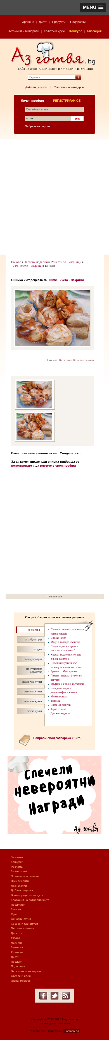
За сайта (17, 857)
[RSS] (65, 995)
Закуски (16, 909)
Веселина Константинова (76, 360)
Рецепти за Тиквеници (66, 261)
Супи (14, 914)
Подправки (78, 21)
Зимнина (17, 947)
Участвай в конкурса (69, 87)
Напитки (16, 942)
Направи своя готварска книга (56, 738)
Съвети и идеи (54, 31)
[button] (93, 7)
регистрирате (21, 465)
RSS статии (19, 885)
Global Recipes (20, 980)
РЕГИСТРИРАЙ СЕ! (67, 100)
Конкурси (17, 861)
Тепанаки (56, 700)
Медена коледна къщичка (65, 642)
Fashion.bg (72, 1030)
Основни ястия (21, 918)
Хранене (28, 21)
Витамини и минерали (23, 31)
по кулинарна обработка (34, 670)
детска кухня (34, 711)
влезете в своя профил (58, 465)
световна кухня (33, 701)
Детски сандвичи (60, 713)
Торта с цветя (58, 709)
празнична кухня (32, 681)
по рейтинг (34, 629)
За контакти (19, 871)
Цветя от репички (61, 704)
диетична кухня (33, 691)
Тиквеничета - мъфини (26, 265)
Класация (94, 31)
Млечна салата (59, 696)
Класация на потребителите (30, 899)
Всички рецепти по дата (27, 895)
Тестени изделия (36, 261)
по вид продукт (33, 659)
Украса (15, 937)
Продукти (58, 21)
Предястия (18, 904)
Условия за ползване (25, 876)
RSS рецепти (20, 880)
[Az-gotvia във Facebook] (43, 995)
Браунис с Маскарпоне (64, 671)
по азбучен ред (33, 639)
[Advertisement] (54, 197)
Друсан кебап (58, 637)
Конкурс (75, 31)
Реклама (17, 866)
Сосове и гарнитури (24, 923)
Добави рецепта (36, 87)
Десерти (16, 933)
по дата (38, 649)
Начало (16, 261)
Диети (43, 21)
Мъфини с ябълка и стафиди (67, 683)
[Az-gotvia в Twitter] (54, 995)
